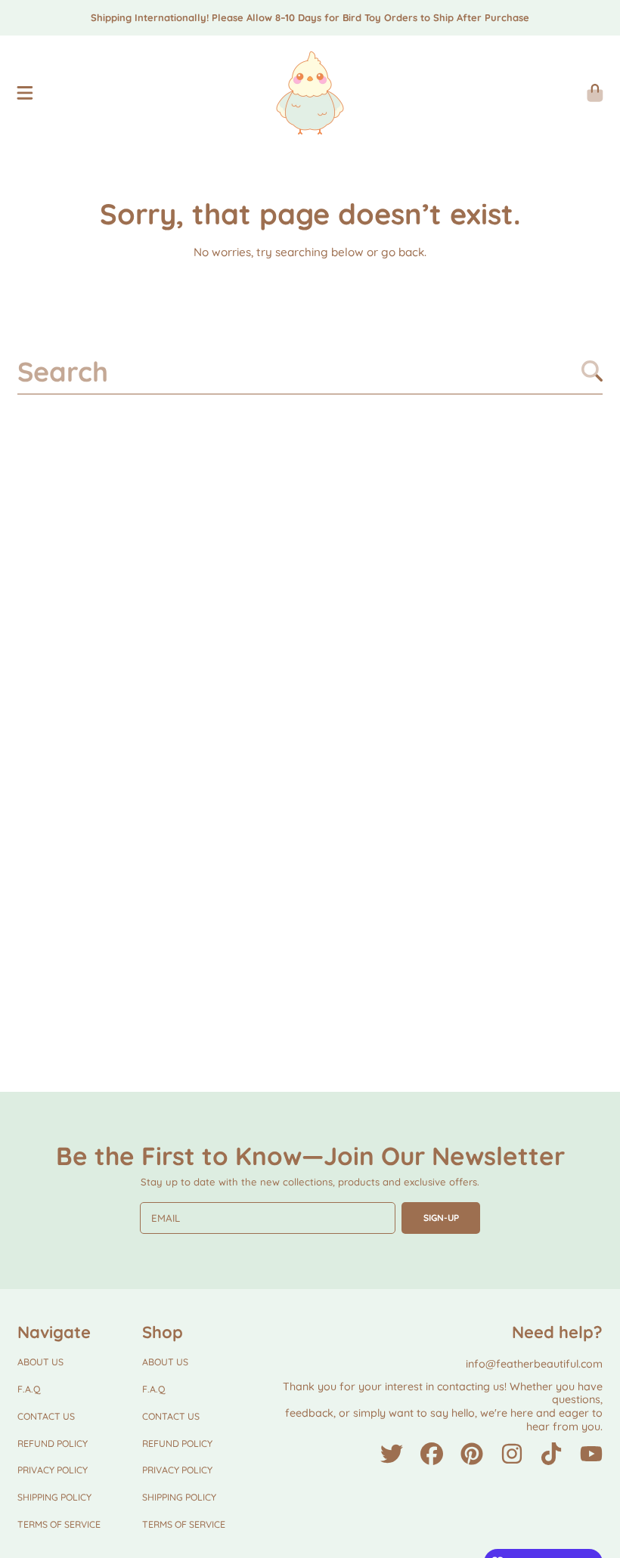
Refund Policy (52, 1443)
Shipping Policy (54, 1497)
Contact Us (46, 1416)
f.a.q (29, 1389)
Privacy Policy (52, 1470)
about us (40, 1362)
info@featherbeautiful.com (534, 1364)
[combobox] (310, 371)
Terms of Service (59, 1524)
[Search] (592, 371)
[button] (25, 93)
